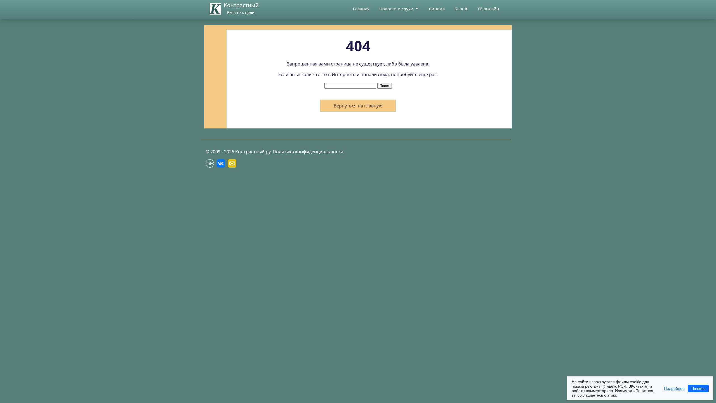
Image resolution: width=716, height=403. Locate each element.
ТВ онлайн (488, 8)
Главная (361, 8)
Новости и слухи (396, 8)
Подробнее (674, 388)
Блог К (461, 8)
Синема (437, 8)
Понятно (698, 388)
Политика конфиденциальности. (308, 152)
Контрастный (241, 5)
